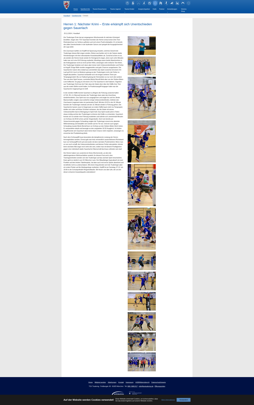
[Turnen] (183, 5)
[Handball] (155, 5)
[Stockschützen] (177, 5)
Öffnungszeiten (160, 386)
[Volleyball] (188, 5)
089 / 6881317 (132, 386)
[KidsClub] (161, 5)
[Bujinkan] (133, 5)
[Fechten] (138, 5)
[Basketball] (127, 5)
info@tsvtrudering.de (146, 386)
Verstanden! (183, 400)
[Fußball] (150, 5)
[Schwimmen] (172, 5)
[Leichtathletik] (166, 5)
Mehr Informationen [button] (168, 400)
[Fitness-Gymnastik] (144, 5)
